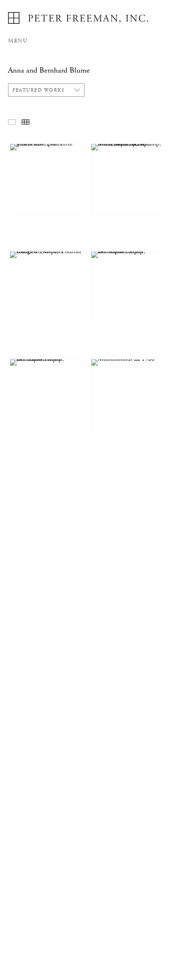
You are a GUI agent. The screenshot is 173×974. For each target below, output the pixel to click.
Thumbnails (25, 122)
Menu (17, 40)
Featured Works (38, 90)
